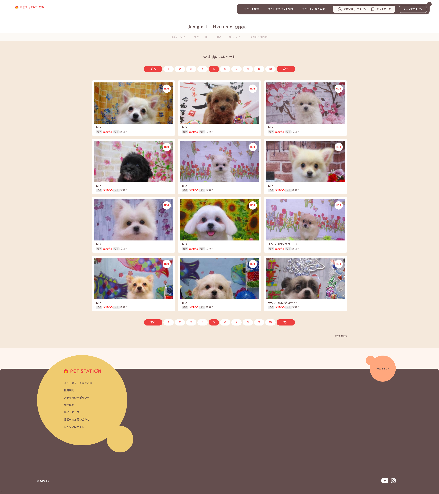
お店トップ (178, 37)
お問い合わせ (259, 37)
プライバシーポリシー (77, 397)
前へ (153, 69)
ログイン (361, 9)
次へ (286, 69)
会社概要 (69, 404)
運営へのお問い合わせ (77, 419)
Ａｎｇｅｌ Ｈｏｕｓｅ (218, 27)
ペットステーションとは (78, 383)
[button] (1, 491)
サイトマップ (71, 412)
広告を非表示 (341, 336)
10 (270, 69)
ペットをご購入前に (313, 9)
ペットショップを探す (280, 9)
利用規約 (69, 390)
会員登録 (348, 9)
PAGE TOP (382, 368)
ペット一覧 (200, 37)
